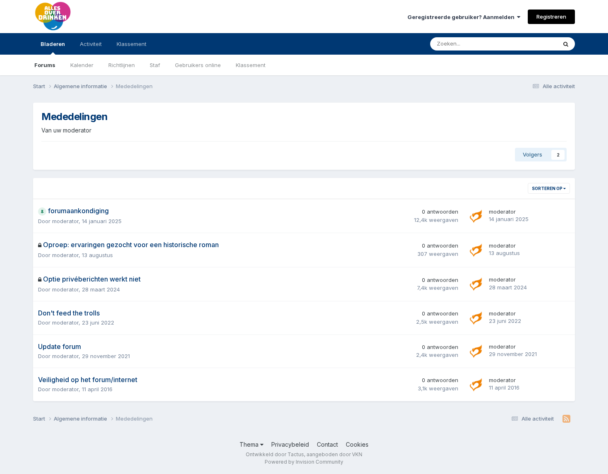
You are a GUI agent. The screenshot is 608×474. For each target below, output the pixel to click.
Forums (44, 65)
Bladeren (53, 44)
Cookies (357, 444)
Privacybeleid (290, 444)
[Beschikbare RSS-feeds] (566, 419)
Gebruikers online (198, 65)
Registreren (551, 16)
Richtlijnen (121, 65)
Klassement (251, 65)
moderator (65, 221)
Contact (327, 444)
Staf (155, 65)
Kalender (81, 65)
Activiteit (91, 44)
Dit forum (534, 44)
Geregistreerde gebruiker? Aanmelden (462, 17)
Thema (249, 444)
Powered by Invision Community (304, 462)
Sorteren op (547, 188)
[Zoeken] (566, 44)
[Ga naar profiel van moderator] (476, 216)
